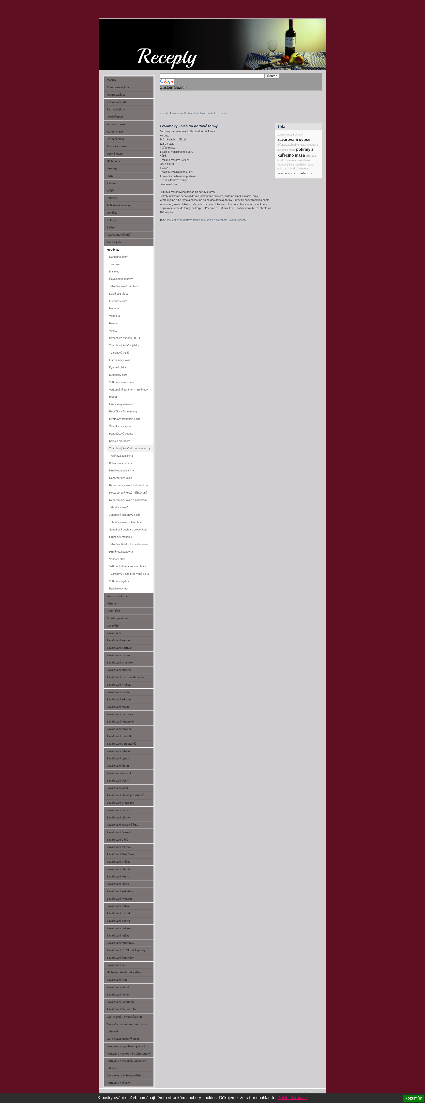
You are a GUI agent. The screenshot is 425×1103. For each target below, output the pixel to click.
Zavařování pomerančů (122, 743)
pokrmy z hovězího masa (292, 168)
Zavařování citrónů (119, 669)
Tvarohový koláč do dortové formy (207, 113)
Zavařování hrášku (119, 861)
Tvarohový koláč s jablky (124, 345)
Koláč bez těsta (118, 293)
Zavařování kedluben (120, 1001)
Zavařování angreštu (120, 640)
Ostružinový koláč (120, 360)
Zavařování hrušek (119, 684)
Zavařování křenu (118, 883)
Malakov (114, 271)
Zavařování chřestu (119, 869)
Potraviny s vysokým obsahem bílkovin (126, 1064)
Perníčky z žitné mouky (123, 411)
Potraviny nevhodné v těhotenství (129, 1053)
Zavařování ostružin (120, 736)
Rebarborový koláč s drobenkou (128, 485)
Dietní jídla (114, 610)
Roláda (113, 323)
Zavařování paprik (118, 920)
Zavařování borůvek (119, 647)
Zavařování (114, 633)
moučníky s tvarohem (214, 219)
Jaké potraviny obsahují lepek (126, 1046)
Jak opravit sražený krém (123, 1038)
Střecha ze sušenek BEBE (125, 337)
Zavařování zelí (116, 965)
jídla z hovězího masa (300, 164)
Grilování (113, 625)
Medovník (115, 308)
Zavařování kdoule (119, 699)
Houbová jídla (116, 94)
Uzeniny (112, 168)
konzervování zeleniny (294, 173)
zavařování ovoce (293, 139)
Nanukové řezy (118, 256)
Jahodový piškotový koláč (124, 514)
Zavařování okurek (119, 913)
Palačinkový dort (119, 588)
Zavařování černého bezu (123, 1009)
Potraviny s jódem (118, 1082)
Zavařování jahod (118, 987)
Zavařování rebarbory (120, 942)
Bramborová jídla (118, 87)
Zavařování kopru (118, 876)
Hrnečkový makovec (121, 404)
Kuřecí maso (115, 131)
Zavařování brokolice (120, 802)
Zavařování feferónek (120, 854)
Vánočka (114, 315)
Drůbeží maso (116, 138)
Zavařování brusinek (120, 662)
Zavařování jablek (118, 994)
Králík (110, 190)
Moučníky (177, 113)
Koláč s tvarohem (119, 440)
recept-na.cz (127, 36)
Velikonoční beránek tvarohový (127, 566)
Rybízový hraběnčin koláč (124, 418)
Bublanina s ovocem (121, 463)
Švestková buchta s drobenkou (128, 529)
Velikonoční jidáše (119, 581)
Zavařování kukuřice (120, 891)
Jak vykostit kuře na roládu (124, 1075)
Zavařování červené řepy (122, 824)
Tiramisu (114, 264)
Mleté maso (114, 161)
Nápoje (111, 603)
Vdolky (113, 330)
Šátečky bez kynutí (120, 426)
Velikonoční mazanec (122, 382)
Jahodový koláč (118, 507)
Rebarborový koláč (120, 477)
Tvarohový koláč (119, 352)
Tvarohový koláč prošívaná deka (129, 573)
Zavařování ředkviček (120, 957)
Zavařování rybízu (118, 751)
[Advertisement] (217, 98)
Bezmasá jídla (116, 109)
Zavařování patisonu (120, 928)
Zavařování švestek (119, 773)
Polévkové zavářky (119, 205)
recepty (164, 113)
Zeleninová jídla (117, 102)
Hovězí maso (115, 116)
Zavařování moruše (119, 728)
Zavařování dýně (117, 839)
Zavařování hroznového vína (125, 677)
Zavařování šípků (118, 765)
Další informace (292, 1097)
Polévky (112, 197)
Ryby (110, 175)
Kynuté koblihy (118, 367)
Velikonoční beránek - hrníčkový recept (128, 393)
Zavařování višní (117, 787)
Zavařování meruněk (120, 714)
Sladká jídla (114, 242)
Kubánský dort (118, 374)
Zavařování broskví (119, 655)
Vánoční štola (117, 559)
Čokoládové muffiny (121, 278)
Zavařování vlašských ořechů (125, 795)
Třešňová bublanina (121, 455)
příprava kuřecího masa (291, 144)
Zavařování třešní (118, 780)
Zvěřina (111, 183)
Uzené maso (115, 153)
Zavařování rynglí (118, 758)
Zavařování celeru (118, 810)
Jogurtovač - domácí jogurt (124, 1016)
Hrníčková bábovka (121, 551)
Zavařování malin (118, 706)
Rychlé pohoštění (118, 234)
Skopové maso (116, 146)
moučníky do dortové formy (183, 219)
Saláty (111, 227)
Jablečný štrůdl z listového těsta (128, 544)
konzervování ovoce (289, 134)
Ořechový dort (118, 301)
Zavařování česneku (120, 832)
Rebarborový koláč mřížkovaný (128, 492)
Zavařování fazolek (119, 847)
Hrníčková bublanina (121, 470)
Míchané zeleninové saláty (124, 972)
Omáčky (112, 212)
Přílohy (111, 220)
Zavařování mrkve (118, 906)
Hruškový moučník (120, 536)
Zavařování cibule (118, 817)
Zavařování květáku (119, 898)
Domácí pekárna (117, 618)
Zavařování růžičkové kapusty (126, 950)
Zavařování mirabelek (120, 721)
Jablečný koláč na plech (123, 286)
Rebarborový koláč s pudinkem (128, 500)
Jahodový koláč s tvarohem (125, 522)
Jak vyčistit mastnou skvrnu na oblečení (127, 1028)
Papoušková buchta (121, 433)
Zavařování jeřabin (119, 692)
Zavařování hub (117, 979)
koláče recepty (237, 219)
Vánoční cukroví (117, 596)
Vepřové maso (116, 124)
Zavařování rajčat (118, 935)
